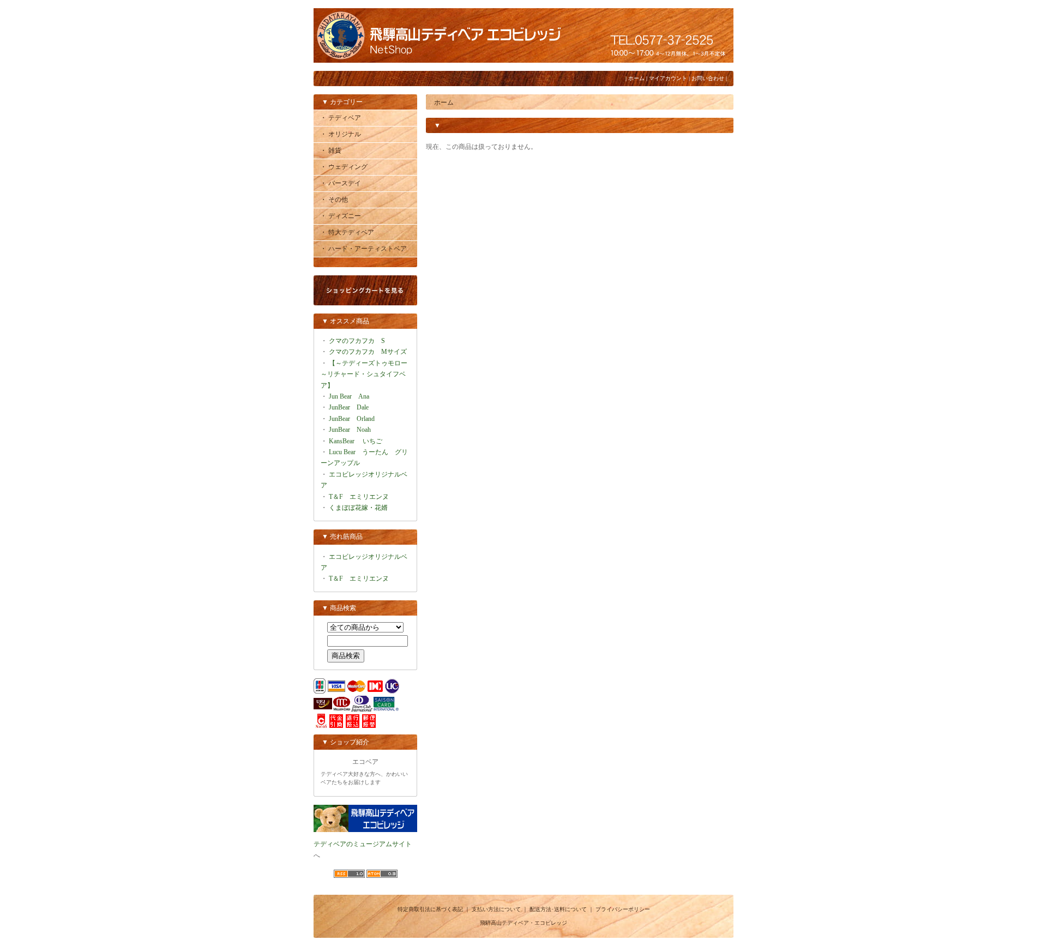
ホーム (636, 78)
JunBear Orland (352, 419)
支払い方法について (496, 909)
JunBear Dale (349, 407)
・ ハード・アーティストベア (363, 248)
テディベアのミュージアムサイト (363, 844)
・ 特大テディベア (347, 232)
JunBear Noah (350, 429)
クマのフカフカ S (357, 341)
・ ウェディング (344, 167)
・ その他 (334, 199)
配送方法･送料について (558, 909)
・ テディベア (340, 118)
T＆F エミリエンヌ (359, 497)
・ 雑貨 (330, 150)
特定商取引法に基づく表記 (430, 909)
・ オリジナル (340, 134)
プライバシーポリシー (622, 909)
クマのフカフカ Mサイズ (368, 351)
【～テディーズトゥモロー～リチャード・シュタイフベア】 (364, 374)
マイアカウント (668, 78)
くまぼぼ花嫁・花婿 (358, 507)
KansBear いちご (355, 441)
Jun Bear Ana (349, 396)
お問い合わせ (707, 78)
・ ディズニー (340, 216)
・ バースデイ (340, 183)
